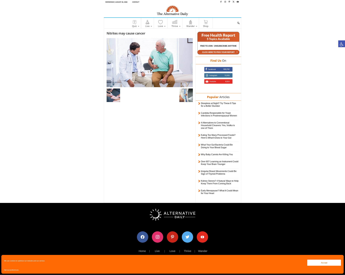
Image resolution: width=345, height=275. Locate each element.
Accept (324, 263)
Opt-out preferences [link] (11, 270)
